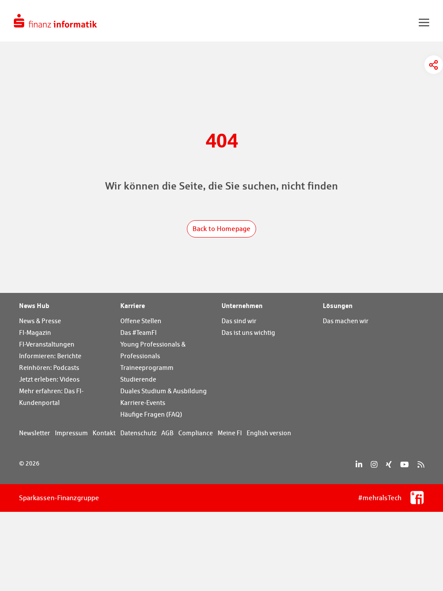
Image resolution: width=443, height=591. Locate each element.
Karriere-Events (142, 402)
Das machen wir (346, 320)
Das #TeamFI (138, 332)
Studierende (138, 379)
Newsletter (34, 433)
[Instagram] (374, 464)
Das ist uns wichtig (248, 332)
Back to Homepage (221, 229)
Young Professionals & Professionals (153, 350)
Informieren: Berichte (50, 356)
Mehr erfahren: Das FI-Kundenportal (51, 396)
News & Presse (40, 320)
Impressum (71, 433)
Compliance (195, 433)
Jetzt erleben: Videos (49, 379)
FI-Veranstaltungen (46, 344)
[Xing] (389, 464)
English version (269, 433)
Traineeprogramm (146, 367)
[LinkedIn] (359, 464)
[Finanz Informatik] (55, 21)
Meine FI (230, 433)
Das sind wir (239, 320)
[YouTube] (404, 464)
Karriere (132, 305)
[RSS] (420, 464)
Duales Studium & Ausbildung (163, 391)
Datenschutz (138, 433)
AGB (167, 433)
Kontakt (104, 433)
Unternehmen (242, 305)
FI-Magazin (35, 332)
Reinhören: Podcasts (49, 367)
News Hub (34, 305)
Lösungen (338, 305)
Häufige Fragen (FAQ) (151, 414)
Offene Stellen (140, 320)
